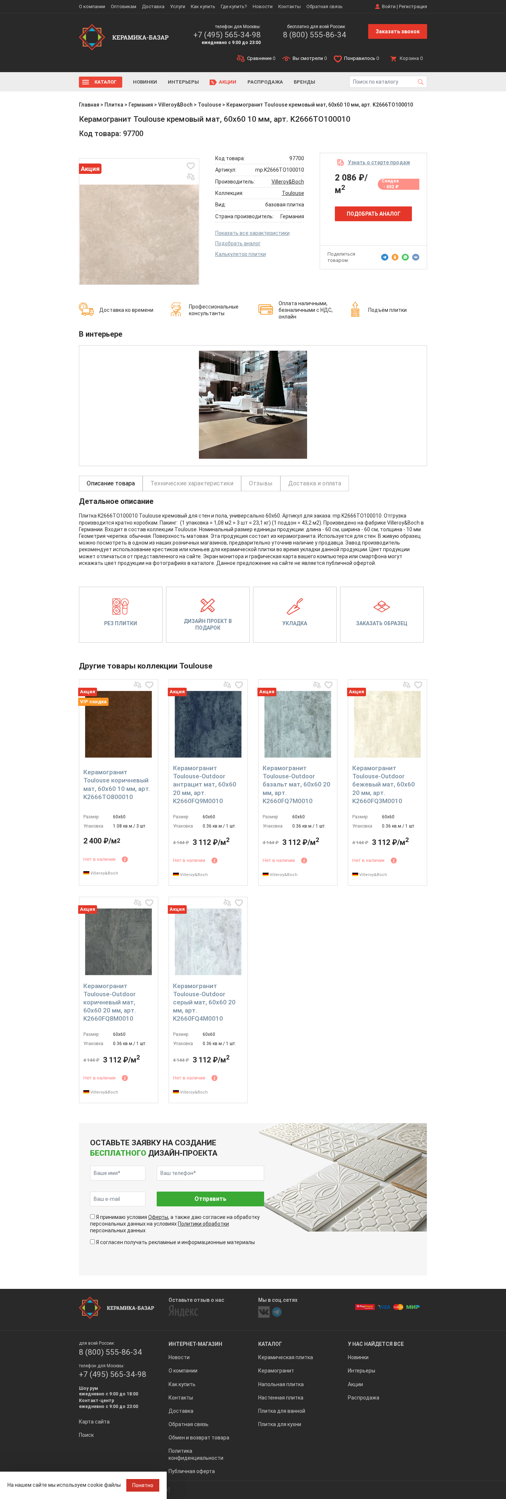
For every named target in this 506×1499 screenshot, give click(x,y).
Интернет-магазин (195, 1344)
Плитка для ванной (281, 1411)
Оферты (158, 1217)
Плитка (113, 105)
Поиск (86, 1435)
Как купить (203, 6)
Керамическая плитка (285, 1357)
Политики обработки (203, 1224)
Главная (89, 105)
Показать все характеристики (252, 233)
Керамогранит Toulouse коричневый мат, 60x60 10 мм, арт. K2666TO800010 (116, 784)
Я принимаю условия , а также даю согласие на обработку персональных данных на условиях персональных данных (175, 1223)
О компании (92, 6)
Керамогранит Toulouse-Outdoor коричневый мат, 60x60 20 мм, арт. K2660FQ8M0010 (109, 1002)
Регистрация (413, 6)
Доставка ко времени (126, 310)
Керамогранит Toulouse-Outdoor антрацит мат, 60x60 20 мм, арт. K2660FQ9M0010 (204, 784)
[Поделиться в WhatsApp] (405, 257)
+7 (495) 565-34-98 (227, 34)
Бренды (304, 82)
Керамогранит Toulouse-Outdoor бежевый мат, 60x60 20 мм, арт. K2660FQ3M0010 (383, 784)
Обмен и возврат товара (199, 1438)
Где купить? (234, 6)
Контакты (289, 6)
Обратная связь (324, 6)
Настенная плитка (280, 1398)
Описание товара (111, 483)
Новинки (145, 82)
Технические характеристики (191, 483)
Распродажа (265, 82)
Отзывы (261, 483)
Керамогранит (276, 1371)
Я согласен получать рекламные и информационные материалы (175, 1242)
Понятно (142, 1485)
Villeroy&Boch (175, 105)
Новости (263, 6)
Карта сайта (94, 1422)
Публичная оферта (192, 1471)
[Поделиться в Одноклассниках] (395, 257)
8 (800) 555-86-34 (314, 34)
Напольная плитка (281, 1384)
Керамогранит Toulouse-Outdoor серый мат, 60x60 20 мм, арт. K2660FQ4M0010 (204, 1002)
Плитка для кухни (279, 1424)
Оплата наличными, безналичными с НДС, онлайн (306, 310)
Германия (141, 105)
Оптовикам (123, 6)
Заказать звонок (398, 31)
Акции (227, 82)
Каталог (105, 82)
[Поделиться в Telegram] (385, 257)
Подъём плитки (387, 310)
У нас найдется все (376, 1344)
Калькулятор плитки (240, 254)
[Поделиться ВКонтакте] (415, 257)
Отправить (210, 1198)
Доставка (153, 6)
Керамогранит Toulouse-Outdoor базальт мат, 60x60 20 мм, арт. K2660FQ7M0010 (296, 784)
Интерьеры (183, 82)
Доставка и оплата (314, 483)
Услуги (177, 6)
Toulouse (209, 105)
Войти (389, 6)
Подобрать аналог (238, 243)
